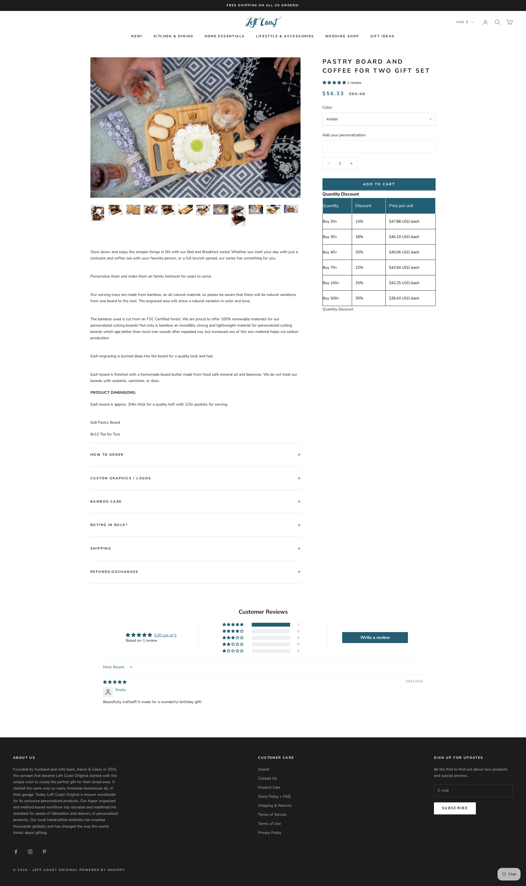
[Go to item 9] (238, 215)
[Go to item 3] (133, 209)
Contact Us (267, 778)
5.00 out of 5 (165, 635)
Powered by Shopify (102, 870)
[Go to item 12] (291, 209)
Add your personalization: (344, 135)
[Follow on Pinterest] (44, 851)
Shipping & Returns (274, 805)
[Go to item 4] (150, 209)
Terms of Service (272, 814)
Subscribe (455, 808)
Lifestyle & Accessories (285, 36)
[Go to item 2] (115, 210)
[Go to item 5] (168, 210)
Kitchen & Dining (173, 36)
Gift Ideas (382, 36)
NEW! (137, 36)
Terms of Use (269, 823)
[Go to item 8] (220, 209)
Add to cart (379, 184)
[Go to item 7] (203, 210)
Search (264, 769)
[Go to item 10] (256, 209)
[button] (334, 82)
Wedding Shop (342, 36)
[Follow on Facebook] (16, 851)
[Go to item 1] (98, 213)
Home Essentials (225, 36)
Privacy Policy (269, 832)
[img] (115, 682)
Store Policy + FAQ (274, 796)
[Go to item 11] (273, 209)
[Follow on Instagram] (30, 851)
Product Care (269, 787)
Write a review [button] (375, 638)
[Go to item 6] (185, 209)
